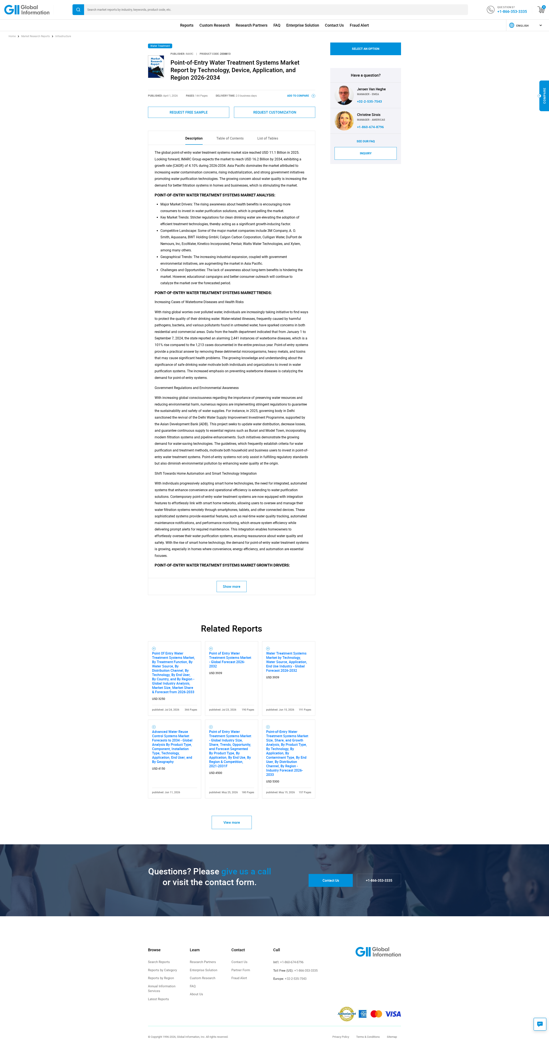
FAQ (276, 25)
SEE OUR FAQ (366, 141)
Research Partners (251, 25)
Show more (231, 586)
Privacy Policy (340, 1036)
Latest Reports (158, 999)
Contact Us (334, 25)
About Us (196, 994)
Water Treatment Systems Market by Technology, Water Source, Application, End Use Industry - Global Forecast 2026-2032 (286, 662)
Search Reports (159, 962)
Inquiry (366, 153)
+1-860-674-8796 (370, 127)
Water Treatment (160, 45)
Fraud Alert (359, 25)
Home (12, 36)
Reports (186, 25)
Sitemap (392, 1036)
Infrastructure (63, 36)
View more (231, 822)
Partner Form (240, 970)
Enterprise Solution (302, 25)
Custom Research (214, 25)
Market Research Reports (35, 36)
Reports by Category (162, 970)
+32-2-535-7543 (369, 101)
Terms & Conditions (368, 1036)
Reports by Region (161, 978)
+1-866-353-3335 (512, 11)
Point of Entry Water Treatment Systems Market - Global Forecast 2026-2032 (230, 660)
